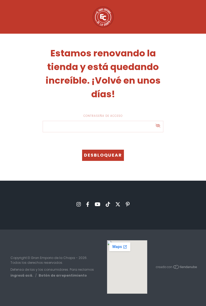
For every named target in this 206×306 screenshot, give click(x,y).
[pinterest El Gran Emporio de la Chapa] (128, 204)
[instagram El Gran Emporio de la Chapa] (78, 204)
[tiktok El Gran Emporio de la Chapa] (108, 204)
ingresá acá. (21, 275)
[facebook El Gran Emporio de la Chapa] (87, 204)
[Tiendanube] (176, 268)
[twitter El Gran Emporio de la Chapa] (118, 204)
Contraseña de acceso (103, 116)
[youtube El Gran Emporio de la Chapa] (97, 204)
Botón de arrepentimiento (63, 275)
